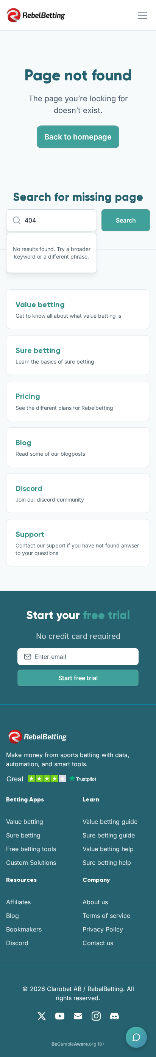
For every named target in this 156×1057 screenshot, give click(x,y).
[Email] (78, 1016)
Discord (17, 943)
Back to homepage (78, 136)
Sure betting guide (109, 835)
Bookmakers (24, 929)
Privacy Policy (103, 929)
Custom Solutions (31, 862)
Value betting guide (110, 821)
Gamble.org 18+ (78, 1044)
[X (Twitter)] (41, 1016)
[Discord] (114, 1016)
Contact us (98, 943)
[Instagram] (96, 1016)
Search (126, 220)
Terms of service (106, 915)
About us (95, 902)
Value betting (24, 821)
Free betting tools (31, 849)
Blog (12, 915)
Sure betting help (107, 862)
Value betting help (108, 849)
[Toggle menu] (142, 15)
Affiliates (18, 902)
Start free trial (78, 678)
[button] (136, 1037)
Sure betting (23, 835)
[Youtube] (59, 1016)
